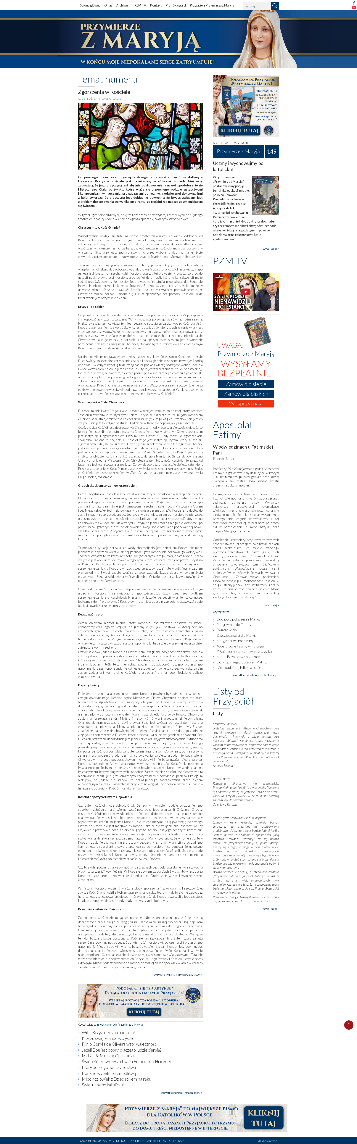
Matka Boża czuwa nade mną (238, 657)
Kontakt (156, 5)
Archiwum (123, 5)
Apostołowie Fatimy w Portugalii (241, 646)
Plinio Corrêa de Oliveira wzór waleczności (119, 1044)
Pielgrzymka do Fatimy (234, 624)
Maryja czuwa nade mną (235, 641)
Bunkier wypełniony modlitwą (109, 1073)
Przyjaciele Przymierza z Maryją (212, 5)
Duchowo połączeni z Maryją (238, 619)
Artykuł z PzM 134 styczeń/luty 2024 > (178, 974)
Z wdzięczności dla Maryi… (237, 635)
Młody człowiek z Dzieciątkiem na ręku (116, 1079)
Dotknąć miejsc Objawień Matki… (242, 662)
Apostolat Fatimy (233, 429)
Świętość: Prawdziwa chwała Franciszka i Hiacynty (126, 1061)
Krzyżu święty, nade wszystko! (109, 1038)
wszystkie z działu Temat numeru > (182, 1092)
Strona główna (90, 5)
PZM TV (140, 5)
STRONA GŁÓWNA (267, 1140)
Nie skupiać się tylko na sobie (239, 667)
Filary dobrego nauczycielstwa (109, 1067)
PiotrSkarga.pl (176, 5)
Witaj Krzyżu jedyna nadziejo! (108, 1032)
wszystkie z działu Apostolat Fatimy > (256, 675)
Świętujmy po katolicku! (103, 1084)
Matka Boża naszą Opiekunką (108, 1055)
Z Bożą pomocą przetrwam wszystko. (245, 651)
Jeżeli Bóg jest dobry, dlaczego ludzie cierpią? (121, 1050)
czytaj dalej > (271, 248)
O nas (108, 5)
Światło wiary (227, 630)
